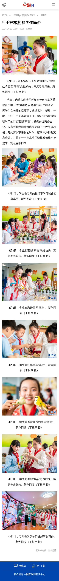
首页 (4, 15)
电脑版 (22, 565)
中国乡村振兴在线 (24, 15)
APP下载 (40, 565)
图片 (44, 15)
